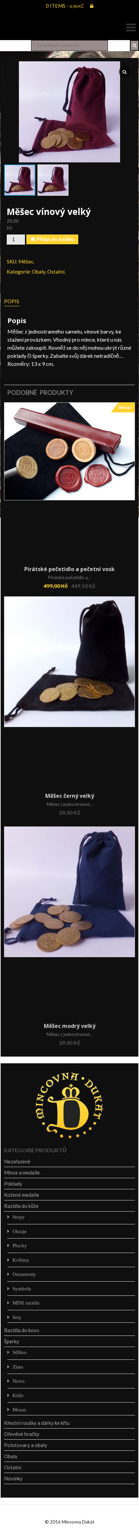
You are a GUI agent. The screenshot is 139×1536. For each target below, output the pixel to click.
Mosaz (19, 1409)
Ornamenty (24, 1274)
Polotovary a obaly (25, 1445)
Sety (17, 1317)
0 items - (65, 6)
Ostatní (55, 272)
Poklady (13, 1184)
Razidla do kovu (21, 1330)
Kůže (18, 1395)
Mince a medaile (22, 1172)
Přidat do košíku (55, 239)
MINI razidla (25, 1302)
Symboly (21, 1288)
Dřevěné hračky (21, 1434)
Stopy (18, 1216)
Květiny (20, 1259)
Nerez (18, 1380)
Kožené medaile (21, 1195)
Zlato (17, 1366)
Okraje (19, 1231)
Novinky (13, 1478)
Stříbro (19, 1352)
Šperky (11, 1341)
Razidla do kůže (21, 1206)
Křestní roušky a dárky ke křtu (37, 1423)
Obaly (38, 272)
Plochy (19, 1245)
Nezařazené (17, 1161)
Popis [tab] (11, 301)
